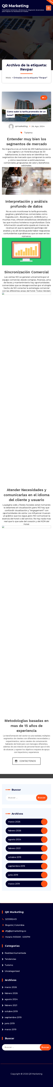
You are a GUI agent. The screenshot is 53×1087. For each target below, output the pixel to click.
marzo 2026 (14, 822)
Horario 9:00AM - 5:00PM (17, 937)
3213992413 (11, 919)
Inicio (8, 78)
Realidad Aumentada (15, 953)
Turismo (28, 133)
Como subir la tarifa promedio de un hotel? (26, 113)
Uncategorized (12, 971)
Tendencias (10, 959)
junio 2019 (13, 875)
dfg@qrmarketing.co (15, 931)
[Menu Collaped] (48, 8)
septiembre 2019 (16, 866)
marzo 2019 (14, 884)
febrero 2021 (14, 848)
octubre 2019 (14, 857)
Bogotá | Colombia (14, 925)
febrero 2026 (14, 830)
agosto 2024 (14, 839)
